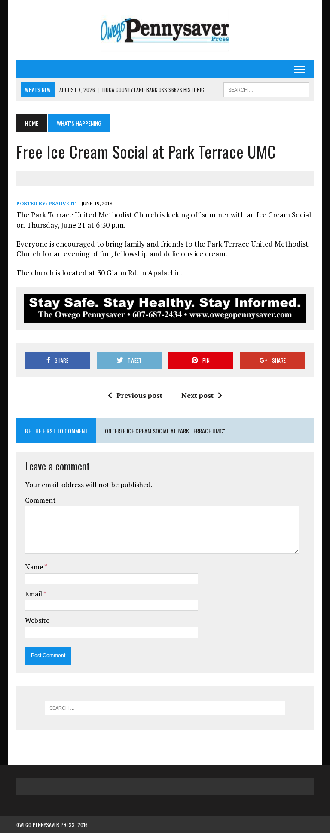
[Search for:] (165, 708)
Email (34, 593)
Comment (40, 500)
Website (37, 620)
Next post (197, 395)
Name (34, 566)
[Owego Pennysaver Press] (164, 30)
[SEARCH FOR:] (266, 88)
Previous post (139, 395)
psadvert (62, 203)
